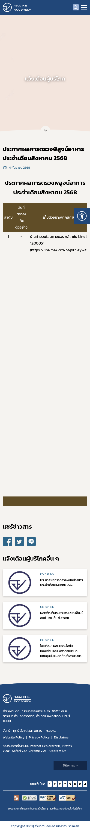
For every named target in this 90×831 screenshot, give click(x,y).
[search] (76, 7)
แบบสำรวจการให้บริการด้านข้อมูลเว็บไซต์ (26, 808)
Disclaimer (62, 737)
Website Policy (13, 737)
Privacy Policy (39, 737)
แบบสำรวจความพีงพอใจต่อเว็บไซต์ (66, 808)
